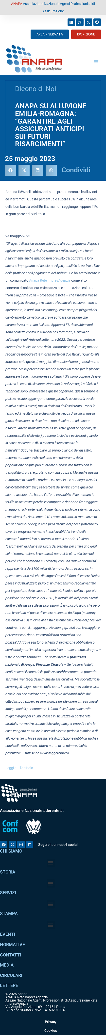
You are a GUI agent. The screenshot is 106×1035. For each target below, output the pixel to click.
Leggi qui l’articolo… (20, 768)
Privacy (50, 1022)
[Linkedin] (71, 22)
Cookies (50, 1031)
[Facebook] (97, 22)
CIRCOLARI (11, 975)
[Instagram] (80, 22)
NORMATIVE (12, 944)
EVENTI (7, 934)
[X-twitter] (88, 22)
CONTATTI (10, 954)
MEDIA (7, 965)
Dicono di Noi (35, 89)
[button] (96, 61)
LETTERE (9, 985)
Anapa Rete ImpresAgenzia (50, 280)
